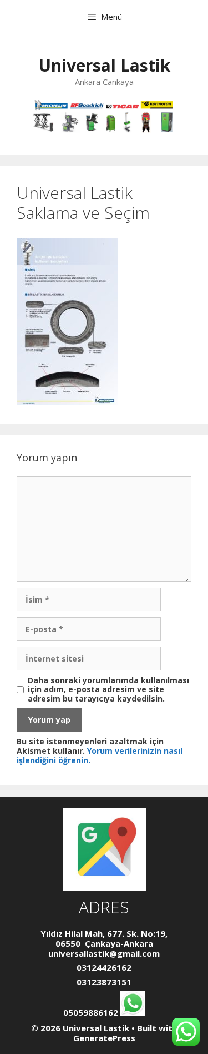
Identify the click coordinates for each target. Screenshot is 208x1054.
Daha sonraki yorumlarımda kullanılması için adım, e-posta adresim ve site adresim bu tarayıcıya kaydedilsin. (108, 690)
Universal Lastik (104, 65)
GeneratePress (104, 1037)
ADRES (104, 907)
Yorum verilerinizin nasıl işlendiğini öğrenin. (99, 755)
